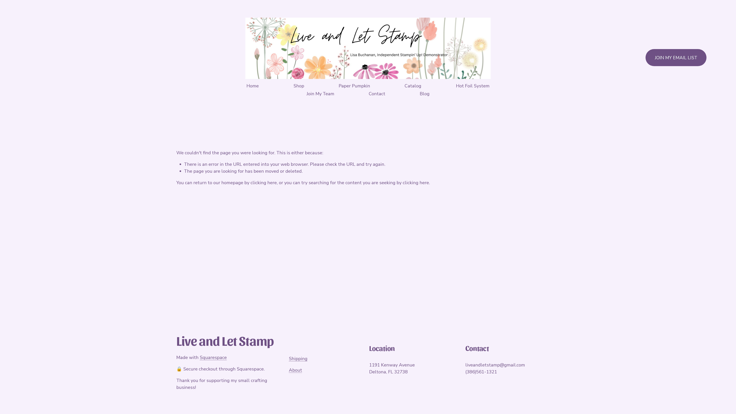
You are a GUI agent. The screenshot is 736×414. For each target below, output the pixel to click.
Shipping (298, 359)
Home (252, 86)
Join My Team (320, 94)
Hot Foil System (473, 86)
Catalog (413, 86)
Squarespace (213, 357)
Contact (377, 94)
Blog (425, 94)
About (295, 370)
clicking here (264, 183)
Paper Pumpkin (354, 86)
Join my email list (676, 58)
